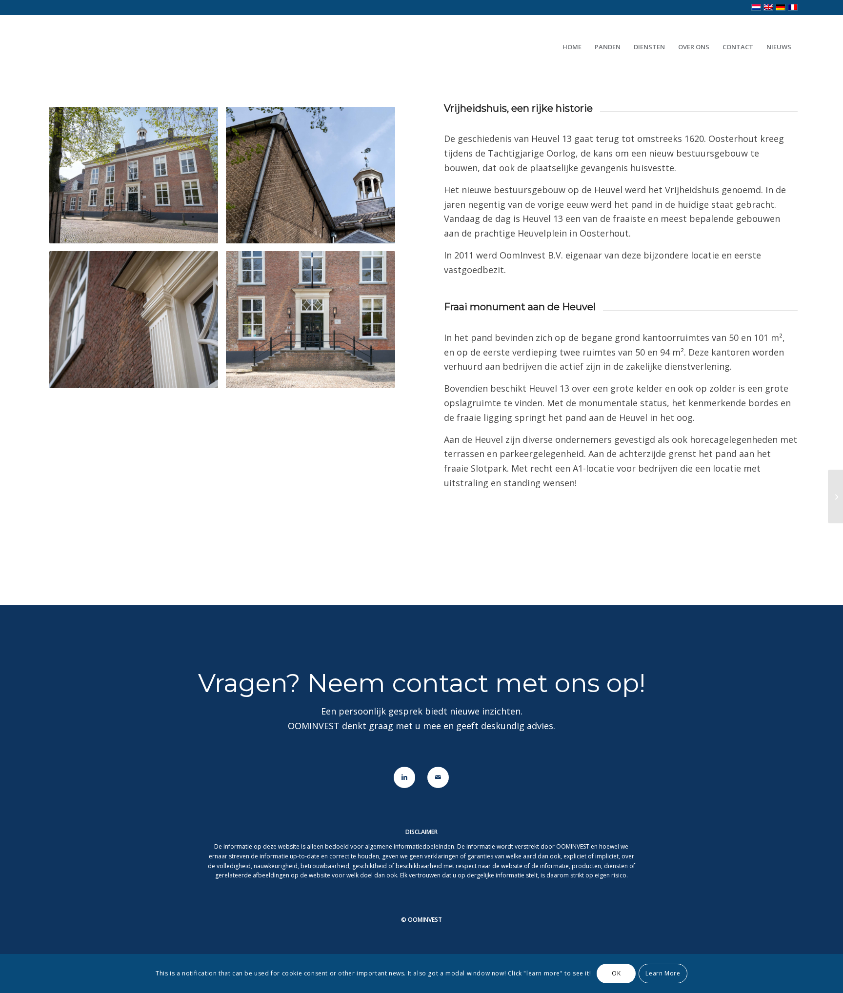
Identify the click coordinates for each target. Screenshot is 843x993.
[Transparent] (143, 47)
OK (616, 973)
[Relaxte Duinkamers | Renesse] (835, 496)
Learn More (662, 973)
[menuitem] (572, 47)
